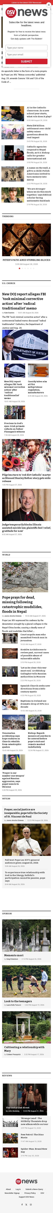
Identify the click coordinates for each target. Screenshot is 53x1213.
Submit (26, 61)
